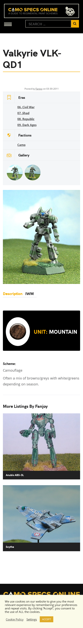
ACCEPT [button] (46, 619)
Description (12, 293)
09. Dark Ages (26, 125)
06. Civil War (26, 107)
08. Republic (25, 119)
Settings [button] (31, 619)
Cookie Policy (15, 619)
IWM (29, 293)
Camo (21, 145)
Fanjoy (39, 88)
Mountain (55, 331)
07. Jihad (23, 113)
